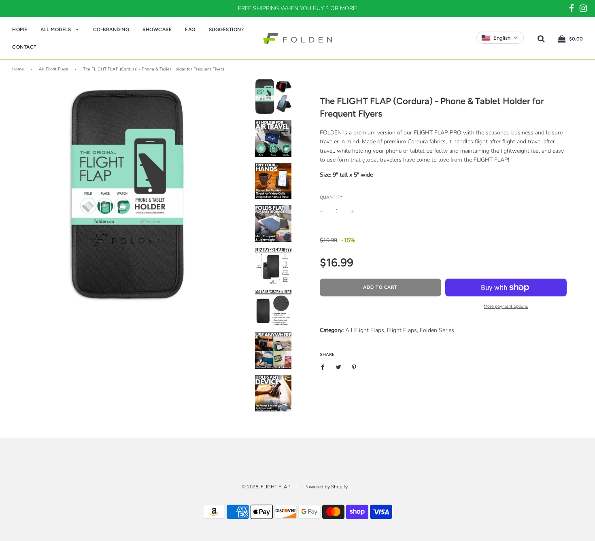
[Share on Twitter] (338, 367)
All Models (56, 29)
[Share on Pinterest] (354, 367)
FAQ (190, 29)
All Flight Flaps (53, 69)
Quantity (331, 197)
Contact (24, 47)
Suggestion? (226, 29)
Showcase (157, 29)
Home (19, 29)
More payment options (506, 306)
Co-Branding (111, 29)
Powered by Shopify (326, 486)
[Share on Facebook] (325, 367)
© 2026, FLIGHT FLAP (266, 486)
